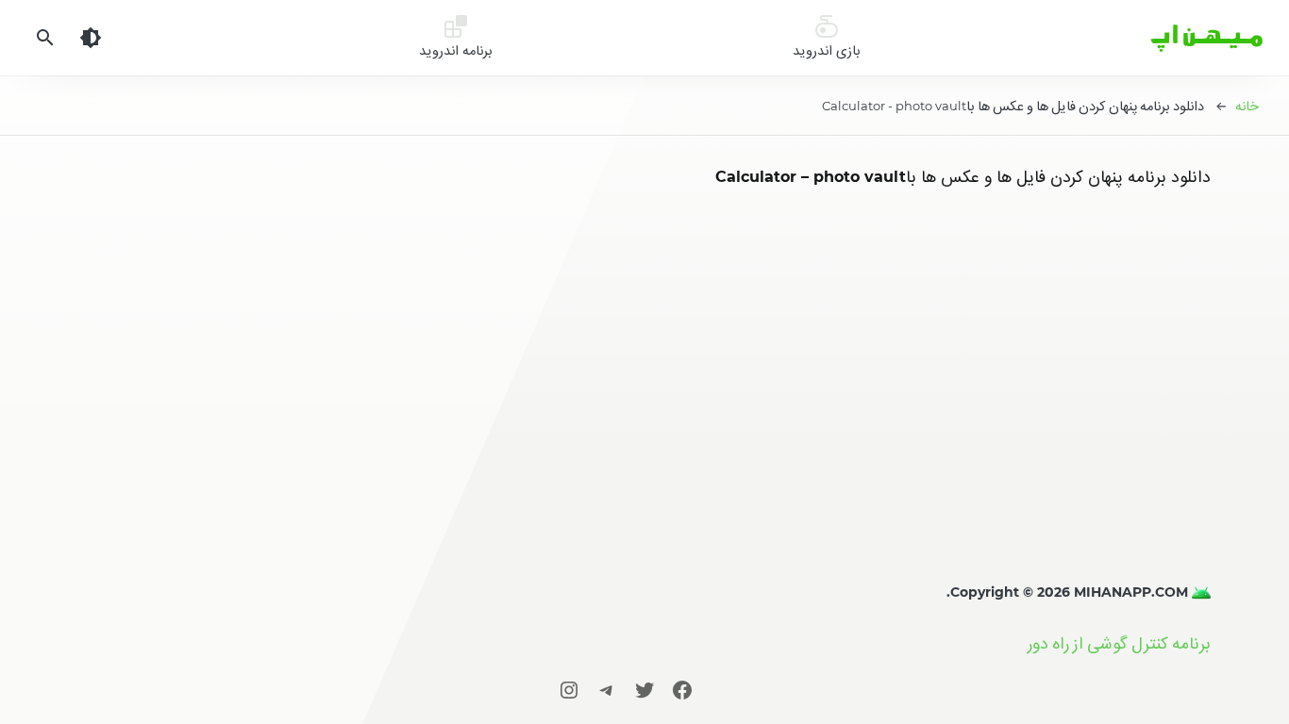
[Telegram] (606, 689)
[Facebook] (682, 689)
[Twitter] (644, 689)
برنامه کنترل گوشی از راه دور (1119, 643)
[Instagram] (569, 689)
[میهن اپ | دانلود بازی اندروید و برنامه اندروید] (1199, 592)
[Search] (45, 37)
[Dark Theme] (90, 37)
